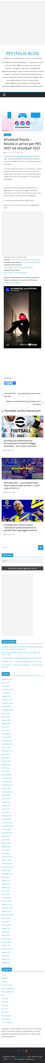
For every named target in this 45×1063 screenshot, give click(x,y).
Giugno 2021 (6, 802)
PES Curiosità (6, 1016)
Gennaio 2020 (6, 860)
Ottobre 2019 (6, 870)
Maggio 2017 (6, 963)
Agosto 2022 (6, 754)
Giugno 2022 (6, 761)
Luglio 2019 (6, 881)
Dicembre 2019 (7, 864)
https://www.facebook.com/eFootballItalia (18, 268)
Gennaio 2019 (6, 901)
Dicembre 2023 (7, 700)
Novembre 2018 (7, 908)
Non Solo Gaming (8, 988)
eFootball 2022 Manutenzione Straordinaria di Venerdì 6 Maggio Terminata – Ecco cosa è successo (20, 443)
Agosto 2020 (6, 836)
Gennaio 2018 (6, 942)
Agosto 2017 (6, 952)
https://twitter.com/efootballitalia (15, 273)
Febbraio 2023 (7, 734)
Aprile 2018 (6, 932)
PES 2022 (5, 1012)
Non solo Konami (8, 992)
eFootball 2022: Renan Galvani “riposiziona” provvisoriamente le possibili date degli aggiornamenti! (20, 527)
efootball (7, 134)
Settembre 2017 (7, 949)
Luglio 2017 (6, 956)
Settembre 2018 (7, 915)
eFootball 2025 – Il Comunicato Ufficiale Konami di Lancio (22, 661)
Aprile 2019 (6, 891)
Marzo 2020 (6, 853)
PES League (6, 1019)
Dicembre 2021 (7, 782)
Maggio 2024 (6, 696)
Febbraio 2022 (7, 775)
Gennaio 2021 (6, 819)
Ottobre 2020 (6, 829)
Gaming (4, 981)
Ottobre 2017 (6, 945)
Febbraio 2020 (7, 857)
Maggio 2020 (6, 846)
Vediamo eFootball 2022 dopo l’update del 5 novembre (23, 403)
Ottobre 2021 (6, 788)
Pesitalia (20, 152)
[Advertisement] (22, 23)
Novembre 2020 (7, 826)
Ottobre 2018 (6, 911)
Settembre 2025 (7, 679)
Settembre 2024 (7, 689)
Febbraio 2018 (7, 939)
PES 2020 (5, 1005)
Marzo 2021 (6, 812)
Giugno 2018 (6, 925)
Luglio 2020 (6, 840)
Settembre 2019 (7, 874)
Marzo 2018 (6, 935)
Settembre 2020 (7, 833)
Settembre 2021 (7, 792)
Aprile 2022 (6, 768)
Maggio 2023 (6, 724)
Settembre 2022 (7, 751)
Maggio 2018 (6, 928)
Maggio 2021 (6, 805)
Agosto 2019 (6, 877)
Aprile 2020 (6, 850)
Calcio (4, 975)
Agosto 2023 (6, 713)
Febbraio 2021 (7, 816)
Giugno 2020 (6, 843)
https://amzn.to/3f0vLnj (12, 283)
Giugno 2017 (6, 959)
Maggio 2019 (6, 887)
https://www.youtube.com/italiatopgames (25, 260)
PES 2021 (5, 1009)
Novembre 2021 (7, 785)
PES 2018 (5, 999)
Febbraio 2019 (7, 898)
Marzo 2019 (6, 894)
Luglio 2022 (6, 758)
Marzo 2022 (6, 771)
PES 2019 (5, 1002)
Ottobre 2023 (6, 706)
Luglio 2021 (6, 799)
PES (3, 995)
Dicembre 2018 (7, 905)
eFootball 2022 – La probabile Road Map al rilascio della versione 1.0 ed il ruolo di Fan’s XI (21, 485)
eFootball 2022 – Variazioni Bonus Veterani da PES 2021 (22, 395)
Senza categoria (7, 1022)
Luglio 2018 (6, 922)
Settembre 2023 (7, 710)
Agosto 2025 (6, 683)
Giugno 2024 (6, 693)
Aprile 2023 (6, 727)
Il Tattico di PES (7, 985)
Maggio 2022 (6, 765)
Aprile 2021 (6, 809)
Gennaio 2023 (6, 737)
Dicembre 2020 (7, 823)
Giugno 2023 (6, 720)
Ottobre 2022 (6, 747)
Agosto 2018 (6, 918)
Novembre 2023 (7, 703)
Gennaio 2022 (6, 778)
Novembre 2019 (7, 867)
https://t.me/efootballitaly (31, 262)
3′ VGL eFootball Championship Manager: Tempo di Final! (22, 658)
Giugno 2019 (6, 884)
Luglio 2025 (6, 686)
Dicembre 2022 (7, 741)
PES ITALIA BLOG (22, 53)
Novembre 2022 (7, 744)
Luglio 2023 (6, 717)
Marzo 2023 (6, 730)
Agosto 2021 (6, 795)
